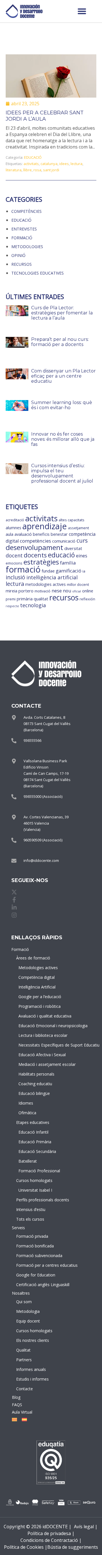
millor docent (78, 584)
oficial (76, 591)
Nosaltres (21, 1293)
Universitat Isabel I (35, 1190)
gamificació (68, 570)
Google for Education (35, 1275)
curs (82, 540)
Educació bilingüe (34, 1093)
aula (9, 534)
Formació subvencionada (36, 1255)
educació (61, 554)
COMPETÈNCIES (26, 211)
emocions (14, 563)
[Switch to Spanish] (23, 1419)
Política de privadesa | (51, 1533)
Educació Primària (34, 1141)
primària (25, 599)
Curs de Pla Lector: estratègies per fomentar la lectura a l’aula (62, 313)
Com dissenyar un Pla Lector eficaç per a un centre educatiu (63, 376)
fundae (48, 571)
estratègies (41, 562)
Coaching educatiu (35, 1083)
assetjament (78, 527)
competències (35, 540)
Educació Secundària (37, 1151)
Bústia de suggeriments (72, 1547)
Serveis (18, 1227)
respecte (12, 606)
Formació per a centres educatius (36, 1265)
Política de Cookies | (25, 1547)
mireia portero (19, 591)
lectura (76, 163)
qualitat (41, 599)
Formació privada (32, 1236)
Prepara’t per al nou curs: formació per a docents (60, 342)
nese (57, 591)
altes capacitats (71, 519)
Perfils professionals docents (36, 1199)
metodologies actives (45, 584)
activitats (31, 163)
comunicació (63, 541)
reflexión (87, 599)
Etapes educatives (32, 1122)
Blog (16, 1397)
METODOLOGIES (27, 246)
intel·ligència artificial (52, 577)
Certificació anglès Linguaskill (36, 1284)
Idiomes (25, 1103)
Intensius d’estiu (30, 1209)
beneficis (41, 534)
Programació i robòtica (37, 1006)
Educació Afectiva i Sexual (37, 1054)
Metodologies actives (37, 967)
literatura (14, 169)
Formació (20, 949)
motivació (42, 591)
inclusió (15, 577)
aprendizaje (44, 526)
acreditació (15, 519)
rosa (37, 169)
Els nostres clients (32, 1340)
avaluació (23, 534)
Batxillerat (27, 1161)
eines (81, 556)
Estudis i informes (32, 1379)
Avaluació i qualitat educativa (37, 1016)
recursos (63, 597)
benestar (59, 534)
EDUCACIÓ (33, 157)
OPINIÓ (18, 255)
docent (14, 555)
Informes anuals (31, 1369)
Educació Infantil (33, 1132)
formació (23, 569)
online (87, 591)
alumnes (13, 527)
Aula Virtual (22, 1412)
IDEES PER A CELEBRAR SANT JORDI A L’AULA (45, 116)
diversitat (73, 548)
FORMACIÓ (21, 237)
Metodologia (28, 1311)
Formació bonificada (35, 1246)
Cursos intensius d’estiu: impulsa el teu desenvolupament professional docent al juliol (62, 473)
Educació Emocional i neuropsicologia (37, 1025)
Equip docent (28, 1321)
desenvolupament (34, 547)
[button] (82, 11)
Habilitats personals (36, 1074)
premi (11, 599)
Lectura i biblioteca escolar (37, 1035)
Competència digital (36, 977)
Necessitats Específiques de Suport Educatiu (37, 1045)
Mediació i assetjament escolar (37, 1064)
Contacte (24, 1388)
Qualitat (23, 1350)
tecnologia (33, 605)
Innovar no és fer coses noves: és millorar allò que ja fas (62, 439)
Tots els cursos (30, 1219)
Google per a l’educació (37, 996)
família (68, 562)
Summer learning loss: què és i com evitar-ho (61, 405)
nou (67, 591)
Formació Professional (37, 1170)
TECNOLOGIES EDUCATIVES (37, 273)
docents (35, 555)
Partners (24, 1359)
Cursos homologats (34, 1180)
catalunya (49, 163)
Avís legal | (85, 1526)
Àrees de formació (33, 958)
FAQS (17, 1404)
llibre (27, 169)
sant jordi (51, 169)
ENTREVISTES (24, 229)
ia (83, 571)
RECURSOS (21, 264)
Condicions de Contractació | (51, 1540)
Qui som (24, 1301)
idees (64, 163)
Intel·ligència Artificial (37, 987)
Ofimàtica (27, 1112)
